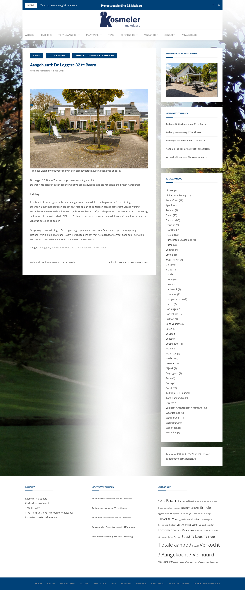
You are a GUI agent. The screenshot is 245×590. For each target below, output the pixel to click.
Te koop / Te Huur (176, 393)
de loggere (44, 247)
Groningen (171, 279)
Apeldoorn (171, 205)
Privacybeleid (189, 34)
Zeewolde (171, 432)
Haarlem (170, 284)
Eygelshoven (172, 259)
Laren (169, 328)
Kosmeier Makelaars (40, 70)
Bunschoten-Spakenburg (179, 239)
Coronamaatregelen (179, 584)
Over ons (46, 34)
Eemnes (170, 249)
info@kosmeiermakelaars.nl (181, 458)
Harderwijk (171, 289)
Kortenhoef (172, 314)
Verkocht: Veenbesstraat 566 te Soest (128, 262)
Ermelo (170, 254)
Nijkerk (169, 368)
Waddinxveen (173, 417)
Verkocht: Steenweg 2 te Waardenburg (186, 156)
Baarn (36, 55)
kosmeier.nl (88, 247)
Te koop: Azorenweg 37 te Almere (58, 5)
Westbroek (172, 427)
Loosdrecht (172, 343)
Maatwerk (92, 34)
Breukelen (171, 235)
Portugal (170, 383)
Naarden (170, 363)
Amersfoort (172, 200)
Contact (169, 34)
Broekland (171, 230)
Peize (169, 378)
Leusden (170, 338)
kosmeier (101, 247)
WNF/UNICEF (151, 34)
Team (111, 34)
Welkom (29, 34)
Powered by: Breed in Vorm (207, 584)
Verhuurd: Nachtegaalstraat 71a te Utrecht (53, 262)
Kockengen (172, 309)
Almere (170, 190)
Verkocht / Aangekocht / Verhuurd (95, 55)
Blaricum (170, 225)
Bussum (170, 244)
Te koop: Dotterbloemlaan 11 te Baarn (186, 124)
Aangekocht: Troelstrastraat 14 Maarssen (188, 148)
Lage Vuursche (174, 323)
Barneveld (171, 220)
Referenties (128, 34)
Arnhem (170, 210)
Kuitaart (170, 319)
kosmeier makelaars (63, 247)
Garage (170, 264)
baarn (78, 247)
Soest (169, 388)
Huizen (169, 304)
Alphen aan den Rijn (176, 195)
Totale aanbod (67, 34)
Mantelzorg (100, 584)
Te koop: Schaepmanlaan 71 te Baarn (185, 140)
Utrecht (170, 403)
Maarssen (171, 353)
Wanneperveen (174, 422)
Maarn (169, 348)
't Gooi (169, 269)
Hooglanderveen (175, 299)
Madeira (170, 358)
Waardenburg (173, 412)
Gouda (169, 274)
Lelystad (170, 333)
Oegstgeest (172, 373)
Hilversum (171, 294)
